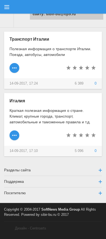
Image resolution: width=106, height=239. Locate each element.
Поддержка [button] (14, 181)
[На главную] (7, 20)
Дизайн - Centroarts (30, 228)
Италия (17, 100)
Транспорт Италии (29, 39)
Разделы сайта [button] (17, 170)
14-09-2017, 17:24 (24, 83)
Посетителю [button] (15, 193)
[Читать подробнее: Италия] (14, 135)
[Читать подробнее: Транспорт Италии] (14, 68)
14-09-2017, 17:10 (24, 151)
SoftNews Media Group (60, 209)
